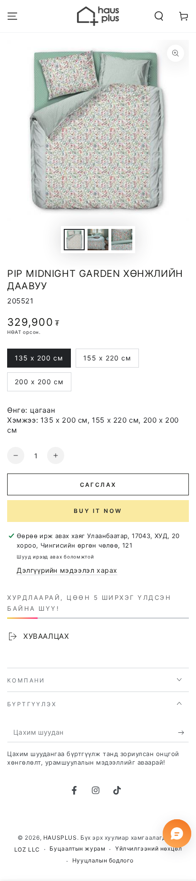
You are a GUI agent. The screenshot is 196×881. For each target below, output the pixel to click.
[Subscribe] (183, 732)
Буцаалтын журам (77, 848)
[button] (159, 16)
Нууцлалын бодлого (103, 860)
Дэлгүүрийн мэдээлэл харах (67, 570)
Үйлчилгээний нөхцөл (148, 848)
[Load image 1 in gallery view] (74, 239)
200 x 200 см (39, 384)
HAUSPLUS (60, 837)
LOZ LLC (27, 849)
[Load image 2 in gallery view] (98, 239)
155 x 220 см (107, 361)
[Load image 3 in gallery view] (121, 239)
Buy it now (98, 510)
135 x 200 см (38, 361)
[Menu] (12, 16)
